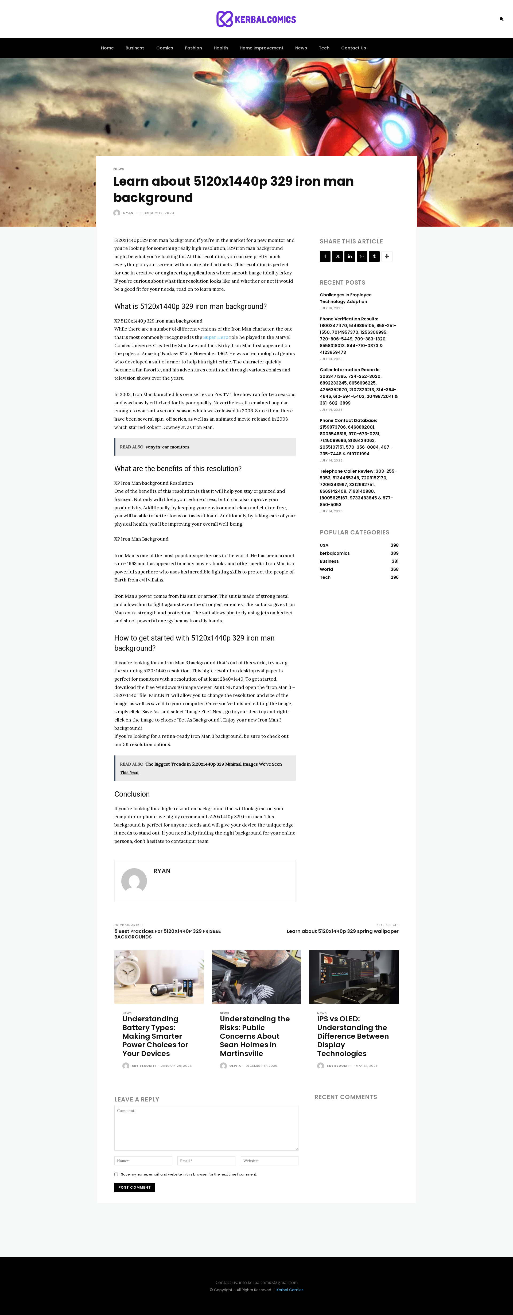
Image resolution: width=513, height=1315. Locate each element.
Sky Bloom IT (144, 1066)
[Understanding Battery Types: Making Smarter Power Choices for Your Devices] (159, 977)
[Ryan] (117, 213)
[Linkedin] (349, 256)
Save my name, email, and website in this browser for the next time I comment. (189, 1174)
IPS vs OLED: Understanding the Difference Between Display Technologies (353, 1036)
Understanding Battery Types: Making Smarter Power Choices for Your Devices (155, 1036)
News (119, 169)
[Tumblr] (374, 256)
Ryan (128, 212)
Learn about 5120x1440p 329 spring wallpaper (343, 931)
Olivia (235, 1066)
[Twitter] (337, 256)
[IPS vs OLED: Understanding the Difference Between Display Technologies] (354, 977)
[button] (501, 19)
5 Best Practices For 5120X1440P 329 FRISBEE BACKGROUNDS (167, 934)
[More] (386, 256)
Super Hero (215, 337)
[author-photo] (126, 1066)
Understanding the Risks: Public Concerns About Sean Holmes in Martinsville (255, 1036)
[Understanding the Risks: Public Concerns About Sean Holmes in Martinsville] (256, 977)
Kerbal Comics (290, 1290)
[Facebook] (325, 256)
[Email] (362, 256)
